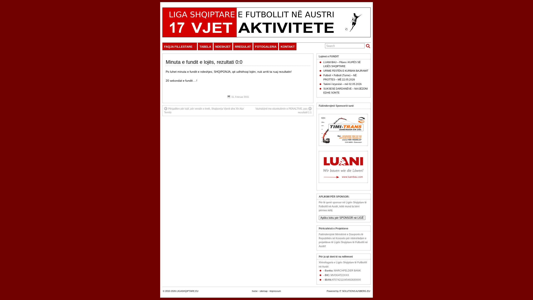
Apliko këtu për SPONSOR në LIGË (342, 217)
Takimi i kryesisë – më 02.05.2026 (342, 84)
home (255, 291)
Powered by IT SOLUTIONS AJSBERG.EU (348, 291)
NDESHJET (223, 46)
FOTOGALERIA (265, 46)
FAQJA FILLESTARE (178, 46)
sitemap (264, 291)
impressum (275, 291)
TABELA (205, 46)
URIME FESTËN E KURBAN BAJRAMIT (345, 70)
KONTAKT (288, 46)
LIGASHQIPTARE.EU (187, 291)
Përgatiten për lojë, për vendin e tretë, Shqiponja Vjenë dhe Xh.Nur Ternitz (204, 110)
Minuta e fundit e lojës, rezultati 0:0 (204, 62)
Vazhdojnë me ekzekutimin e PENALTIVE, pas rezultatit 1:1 (283, 110)
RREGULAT (243, 46)
